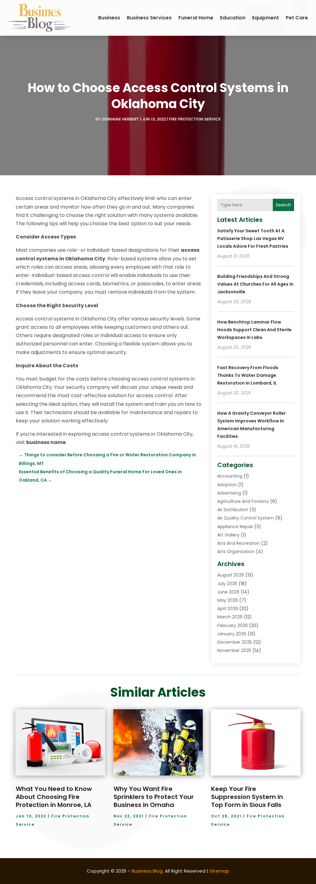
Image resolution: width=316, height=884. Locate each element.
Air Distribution (232, 510)
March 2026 (230, 617)
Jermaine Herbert (120, 119)
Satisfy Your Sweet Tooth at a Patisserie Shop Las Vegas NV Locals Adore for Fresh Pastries (252, 238)
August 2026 (230, 575)
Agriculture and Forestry (243, 501)
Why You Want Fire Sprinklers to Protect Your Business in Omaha (154, 796)
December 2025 (234, 642)
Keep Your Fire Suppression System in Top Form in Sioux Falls (247, 796)
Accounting (229, 476)
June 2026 (228, 592)
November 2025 (234, 650)
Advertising (229, 493)
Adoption (227, 485)
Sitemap (219, 871)
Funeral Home (195, 17)
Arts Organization (236, 551)
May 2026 (227, 600)
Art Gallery (228, 535)
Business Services (149, 17)
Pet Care (297, 17)
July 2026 (227, 584)
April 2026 (227, 608)
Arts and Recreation (238, 543)
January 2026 (231, 634)
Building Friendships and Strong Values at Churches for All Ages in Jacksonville (255, 284)
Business (109, 17)
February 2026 (232, 625)
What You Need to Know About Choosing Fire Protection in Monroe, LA (54, 796)
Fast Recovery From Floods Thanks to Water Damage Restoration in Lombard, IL (247, 375)
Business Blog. (148, 871)
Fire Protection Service (195, 119)
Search (283, 205)
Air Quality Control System (245, 518)
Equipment (265, 17)
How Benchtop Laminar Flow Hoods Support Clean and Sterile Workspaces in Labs (254, 329)
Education (232, 17)
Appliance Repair (235, 526)
